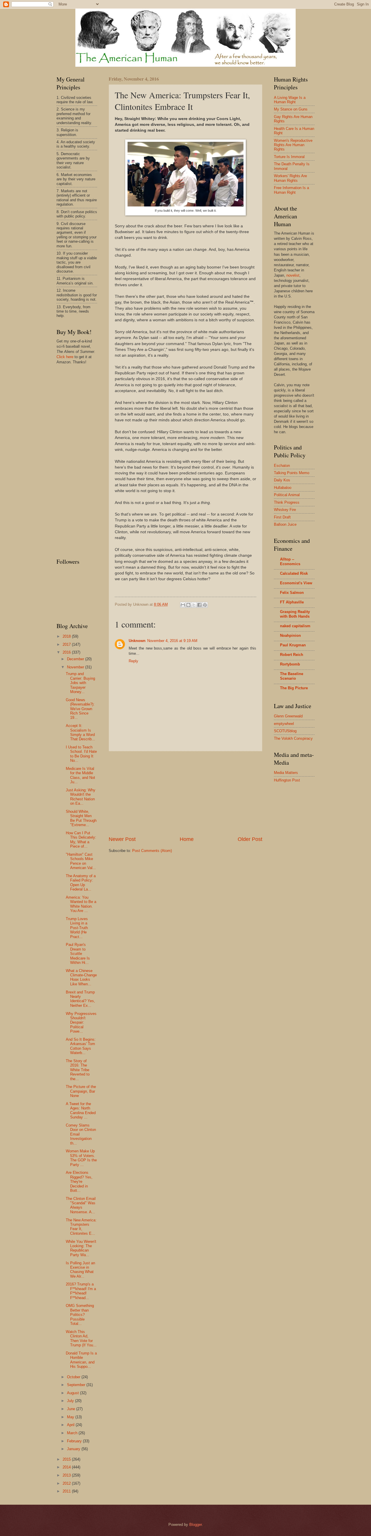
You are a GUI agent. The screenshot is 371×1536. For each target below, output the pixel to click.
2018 (67, 636)
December (76, 659)
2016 (67, 652)
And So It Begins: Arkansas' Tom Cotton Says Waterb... (81, 1046)
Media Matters (286, 772)
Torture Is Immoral (289, 157)
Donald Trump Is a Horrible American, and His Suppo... (81, 1360)
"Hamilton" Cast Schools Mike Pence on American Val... (81, 861)
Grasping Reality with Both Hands (295, 614)
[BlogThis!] (188, 605)
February (75, 1441)
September (76, 1385)
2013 (67, 1475)
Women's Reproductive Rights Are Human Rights (293, 145)
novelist (292, 275)
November (76, 667)
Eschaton (282, 465)
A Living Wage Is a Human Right (289, 99)
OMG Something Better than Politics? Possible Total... (80, 1314)
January (74, 1449)
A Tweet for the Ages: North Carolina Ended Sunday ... (81, 1110)
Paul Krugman (293, 645)
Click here (65, 357)
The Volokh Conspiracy (293, 738)
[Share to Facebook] (199, 605)
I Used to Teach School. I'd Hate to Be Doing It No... (81, 754)
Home (187, 839)
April (71, 1425)
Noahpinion (290, 635)
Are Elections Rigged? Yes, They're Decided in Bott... (79, 1181)
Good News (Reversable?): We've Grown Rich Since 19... (80, 709)
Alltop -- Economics (290, 561)
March (73, 1433)
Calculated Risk (294, 573)
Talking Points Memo (291, 473)
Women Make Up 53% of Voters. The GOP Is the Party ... (81, 1158)
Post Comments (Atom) (152, 850)
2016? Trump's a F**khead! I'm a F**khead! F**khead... (81, 1291)
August (73, 1393)
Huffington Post (287, 780)
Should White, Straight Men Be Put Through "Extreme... (81, 818)
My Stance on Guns (291, 109)
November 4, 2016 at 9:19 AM (172, 641)
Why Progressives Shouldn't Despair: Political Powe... (81, 1022)
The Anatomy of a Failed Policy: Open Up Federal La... (81, 882)
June (71, 1409)
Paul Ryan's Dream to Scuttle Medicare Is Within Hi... (78, 953)
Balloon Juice (285, 524)
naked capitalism (295, 626)
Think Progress (286, 502)
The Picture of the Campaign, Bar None (81, 1091)
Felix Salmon (292, 592)
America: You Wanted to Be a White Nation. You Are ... (81, 904)
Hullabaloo (282, 487)
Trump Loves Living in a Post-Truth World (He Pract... (77, 928)
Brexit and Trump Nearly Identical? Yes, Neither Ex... (80, 999)
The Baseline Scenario (291, 676)
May (71, 1417)
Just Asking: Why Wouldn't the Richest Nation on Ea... (80, 797)
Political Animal (287, 495)
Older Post (250, 839)
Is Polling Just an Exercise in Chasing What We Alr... (80, 1270)
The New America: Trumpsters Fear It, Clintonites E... (81, 1227)
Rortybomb (290, 664)
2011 (67, 1491)
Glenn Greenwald (288, 716)
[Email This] (183, 605)
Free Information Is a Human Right (291, 190)
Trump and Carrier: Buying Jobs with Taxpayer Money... (80, 683)
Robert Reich (291, 654)
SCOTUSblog (285, 731)
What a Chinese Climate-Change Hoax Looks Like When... (81, 977)
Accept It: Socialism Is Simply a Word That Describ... (80, 732)
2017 (67, 644)
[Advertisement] (185, 793)
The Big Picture (294, 688)
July (71, 1401)
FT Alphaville (292, 602)
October (74, 1377)
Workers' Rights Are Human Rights (290, 178)
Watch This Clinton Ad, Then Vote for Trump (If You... (81, 1338)
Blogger (195, 1524)
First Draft (282, 517)
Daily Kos (282, 480)
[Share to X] (194, 605)
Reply (133, 661)
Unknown (137, 641)
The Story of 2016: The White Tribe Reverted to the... (78, 1070)
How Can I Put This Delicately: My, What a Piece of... (81, 839)
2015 (67, 1459)
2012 (67, 1483)
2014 (67, 1467)
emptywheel (284, 723)
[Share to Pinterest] (205, 605)
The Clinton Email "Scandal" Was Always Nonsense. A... (81, 1205)
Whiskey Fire (285, 509)
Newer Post (122, 839)
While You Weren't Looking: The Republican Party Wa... (81, 1248)
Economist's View (296, 583)
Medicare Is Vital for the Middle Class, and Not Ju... (80, 775)
